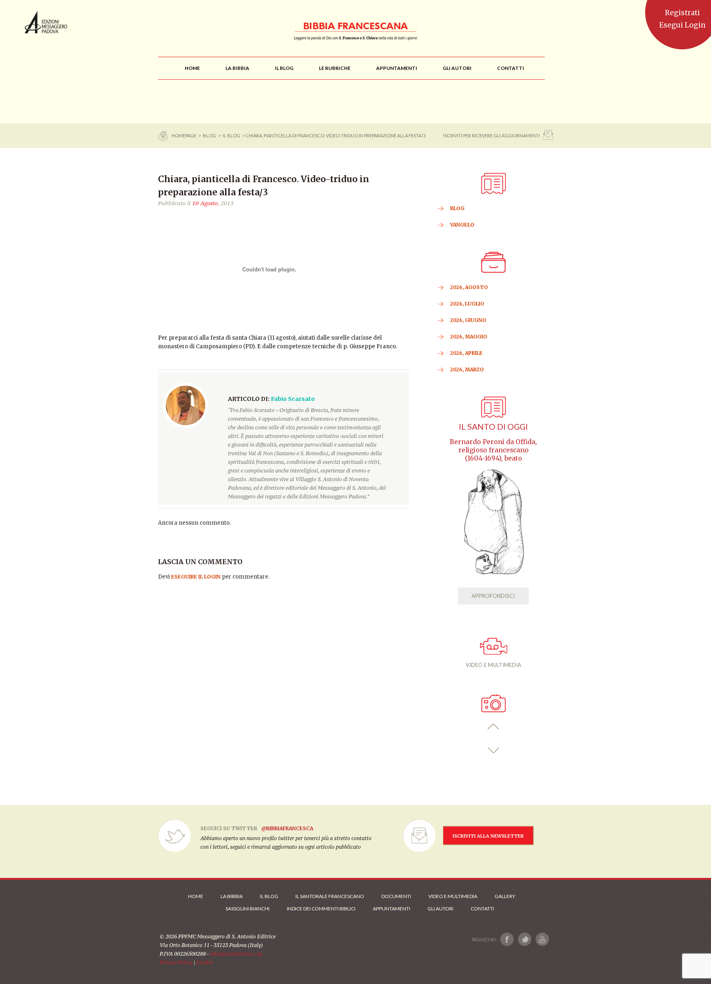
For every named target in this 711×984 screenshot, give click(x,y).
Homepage (184, 135)
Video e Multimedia (452, 896)
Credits (204, 962)
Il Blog (231, 135)
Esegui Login (682, 25)
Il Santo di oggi (493, 426)
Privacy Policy (176, 962)
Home (195, 896)
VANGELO (462, 225)
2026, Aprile (466, 353)
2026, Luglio (467, 304)
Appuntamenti (391, 908)
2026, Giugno (468, 320)
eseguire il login (196, 577)
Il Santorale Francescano (329, 896)
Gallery (505, 896)
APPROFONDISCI (493, 596)
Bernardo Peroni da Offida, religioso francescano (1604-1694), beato (493, 450)
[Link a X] (524, 939)
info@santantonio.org (236, 954)
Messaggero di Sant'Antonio (46, 22)
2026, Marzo (467, 369)
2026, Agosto (469, 287)
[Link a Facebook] (507, 939)
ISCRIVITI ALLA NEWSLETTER (488, 836)
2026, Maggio (468, 336)
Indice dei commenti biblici (321, 908)
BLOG (209, 135)
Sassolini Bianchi (247, 908)
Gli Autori (440, 908)
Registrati (682, 12)
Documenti (396, 896)
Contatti (482, 908)
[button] (494, 727)
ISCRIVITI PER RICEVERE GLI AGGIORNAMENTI (491, 135)
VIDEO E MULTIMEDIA (493, 665)
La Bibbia (232, 896)
